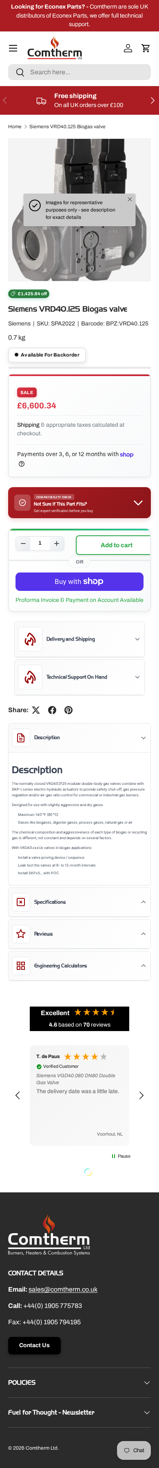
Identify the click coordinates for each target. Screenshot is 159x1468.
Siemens (19, 324)
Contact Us (34, 1345)
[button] (146, 48)
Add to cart (116, 545)
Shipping (28, 425)
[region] (79, 1095)
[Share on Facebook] (52, 710)
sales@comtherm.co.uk (63, 1289)
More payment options (79, 600)
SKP (15, 789)
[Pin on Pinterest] (68, 710)
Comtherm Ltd (41, 1448)
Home (15, 126)
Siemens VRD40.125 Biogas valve (67, 126)
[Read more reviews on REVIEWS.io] (108, 1173)
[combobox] (79, 72)
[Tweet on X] (36, 710)
